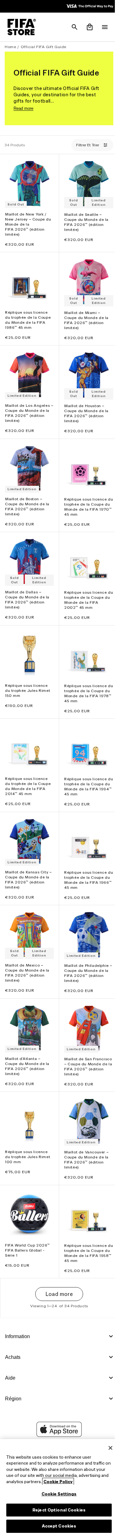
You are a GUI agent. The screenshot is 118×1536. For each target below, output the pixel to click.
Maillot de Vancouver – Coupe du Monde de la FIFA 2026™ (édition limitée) (85, 1147)
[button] (71, 27)
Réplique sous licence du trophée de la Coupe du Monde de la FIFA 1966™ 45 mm (85, 867)
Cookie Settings (57, 1494)
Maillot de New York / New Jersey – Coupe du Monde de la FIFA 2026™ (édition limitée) (28, 222)
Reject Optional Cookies (57, 1510)
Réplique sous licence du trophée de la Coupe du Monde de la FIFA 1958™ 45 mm (85, 1239)
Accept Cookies (57, 1526)
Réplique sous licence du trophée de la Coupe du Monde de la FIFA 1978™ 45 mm (85, 683)
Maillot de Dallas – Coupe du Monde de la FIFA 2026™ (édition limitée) (27, 592)
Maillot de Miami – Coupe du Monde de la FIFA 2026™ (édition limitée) (85, 317)
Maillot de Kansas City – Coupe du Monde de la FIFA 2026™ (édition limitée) (28, 867)
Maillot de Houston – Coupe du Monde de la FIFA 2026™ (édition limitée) (85, 408)
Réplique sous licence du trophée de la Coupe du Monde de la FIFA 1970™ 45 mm (85, 500)
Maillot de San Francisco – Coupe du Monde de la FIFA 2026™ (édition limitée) (84, 1052)
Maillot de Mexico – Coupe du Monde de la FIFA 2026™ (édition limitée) (27, 958)
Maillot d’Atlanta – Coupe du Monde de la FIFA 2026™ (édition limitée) (27, 1050)
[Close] (107, 1448)
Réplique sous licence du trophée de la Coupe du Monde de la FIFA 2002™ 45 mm (85, 592)
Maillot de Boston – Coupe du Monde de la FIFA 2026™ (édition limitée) (27, 500)
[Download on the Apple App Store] (57, 1435)
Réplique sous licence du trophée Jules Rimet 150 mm (27, 680)
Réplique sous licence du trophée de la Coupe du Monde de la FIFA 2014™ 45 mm (28, 775)
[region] (57, 1487)
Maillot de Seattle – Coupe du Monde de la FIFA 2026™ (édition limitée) (85, 220)
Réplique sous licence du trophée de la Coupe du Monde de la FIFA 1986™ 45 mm (28, 316)
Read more (23, 108)
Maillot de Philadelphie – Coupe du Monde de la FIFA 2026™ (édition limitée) (85, 959)
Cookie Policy (89, 1481)
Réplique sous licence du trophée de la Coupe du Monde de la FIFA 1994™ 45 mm (85, 775)
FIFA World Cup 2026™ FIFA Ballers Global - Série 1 (27, 1236)
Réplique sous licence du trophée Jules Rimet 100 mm (27, 1144)
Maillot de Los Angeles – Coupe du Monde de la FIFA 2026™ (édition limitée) (27, 408)
